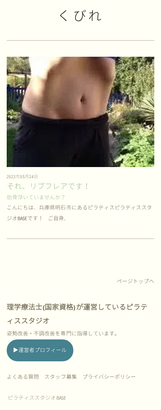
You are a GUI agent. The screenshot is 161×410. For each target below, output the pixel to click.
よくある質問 (23, 377)
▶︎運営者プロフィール (40, 350)
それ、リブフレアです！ (49, 186)
